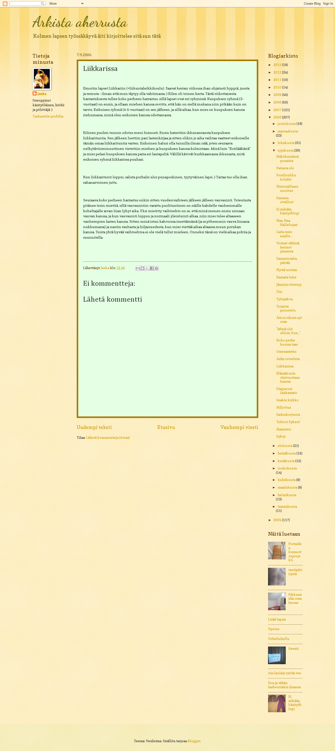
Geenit (293, 648)
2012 (277, 72)
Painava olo (285, 168)
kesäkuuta (286, 461)
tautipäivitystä (295, 572)
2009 (277, 95)
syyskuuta (286, 150)
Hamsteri (283, 429)
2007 (277, 110)
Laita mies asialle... (284, 234)
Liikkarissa (285, 366)
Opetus (273, 629)
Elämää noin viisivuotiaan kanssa (288, 377)
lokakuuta (286, 143)
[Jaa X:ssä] (147, 268)
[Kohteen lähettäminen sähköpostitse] (137, 268)
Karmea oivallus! (285, 200)
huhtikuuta (287, 480)
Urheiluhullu (278, 639)
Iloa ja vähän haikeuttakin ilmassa (284, 685)
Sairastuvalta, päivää (286, 261)
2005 (277, 520)
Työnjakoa (284, 299)
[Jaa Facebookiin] (151, 268)
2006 (277, 117)
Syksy (280, 436)
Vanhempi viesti (239, 427)
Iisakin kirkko (287, 400)
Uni (279, 292)
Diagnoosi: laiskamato (286, 391)
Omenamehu (286, 351)
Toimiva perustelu (286, 308)
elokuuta (285, 446)
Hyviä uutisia (286, 270)
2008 (277, 102)
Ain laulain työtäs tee (284, 673)
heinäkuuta (287, 453)
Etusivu (166, 427)
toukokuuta (287, 468)
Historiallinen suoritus (287, 188)
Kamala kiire (286, 277)
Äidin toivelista (288, 359)
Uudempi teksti (94, 427)
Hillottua (283, 407)
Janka (42, 94)
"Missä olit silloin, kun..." (288, 331)
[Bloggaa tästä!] (142, 268)
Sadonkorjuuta (288, 414)
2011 (277, 80)
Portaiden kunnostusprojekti (295, 552)
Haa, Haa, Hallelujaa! (287, 223)
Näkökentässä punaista (287, 159)
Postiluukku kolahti (286, 177)
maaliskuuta (288, 487)
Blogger (194, 741)
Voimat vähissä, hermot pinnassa (288, 247)
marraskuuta (288, 131)
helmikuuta (287, 495)
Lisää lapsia (277, 619)
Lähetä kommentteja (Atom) (108, 438)
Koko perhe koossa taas (287, 342)
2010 (277, 87)
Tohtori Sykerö (288, 422)
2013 (277, 65)
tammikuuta (287, 506)
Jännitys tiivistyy (288, 284)
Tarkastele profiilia (48, 116)
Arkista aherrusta (80, 21)
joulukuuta (287, 124)
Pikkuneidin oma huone (295, 599)
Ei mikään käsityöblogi (287, 211)
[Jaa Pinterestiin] (156, 268)
